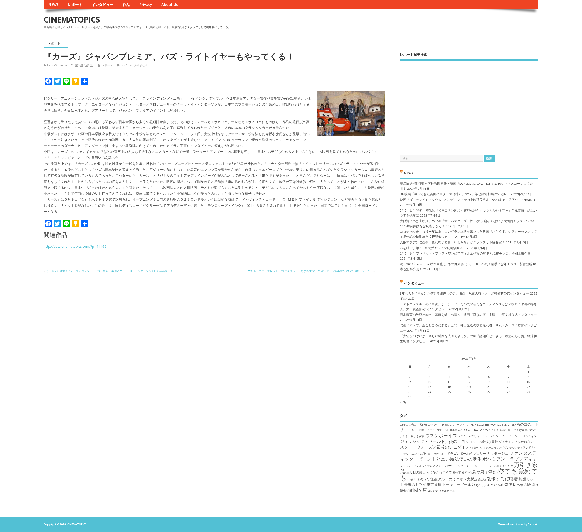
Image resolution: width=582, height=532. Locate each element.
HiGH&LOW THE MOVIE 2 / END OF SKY (493, 424)
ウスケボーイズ (441, 435)
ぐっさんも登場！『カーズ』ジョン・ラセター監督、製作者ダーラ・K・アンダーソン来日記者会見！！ (109, 271)
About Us (169, 4)
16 (409, 387)
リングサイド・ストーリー (471, 466)
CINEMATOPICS (72, 19)
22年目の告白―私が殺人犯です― (420, 424)
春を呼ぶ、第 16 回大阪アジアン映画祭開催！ (433, 248)
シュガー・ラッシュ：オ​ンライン (516, 436)
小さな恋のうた (418, 479)
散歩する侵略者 (502, 478)
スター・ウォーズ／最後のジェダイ (432, 447)
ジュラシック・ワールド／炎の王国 (432, 441)
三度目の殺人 (416, 472)
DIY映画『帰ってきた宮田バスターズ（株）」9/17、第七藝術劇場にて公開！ (455, 194)
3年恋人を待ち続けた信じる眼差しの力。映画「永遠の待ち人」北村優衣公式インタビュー (464, 293)
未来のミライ (415, 484)
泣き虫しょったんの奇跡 (492, 484)
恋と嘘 (482, 479)
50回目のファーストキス (456, 424)
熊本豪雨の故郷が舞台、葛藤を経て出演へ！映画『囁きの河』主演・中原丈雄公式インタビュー (468, 315)
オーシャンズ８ (486, 436)
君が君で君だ (484, 472)
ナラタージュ (498, 453)
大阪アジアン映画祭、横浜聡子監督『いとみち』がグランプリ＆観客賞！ (452, 242)
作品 (126, 4)
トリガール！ (438, 453)
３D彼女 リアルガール (441, 491)
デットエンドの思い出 (417, 454)
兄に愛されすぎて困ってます (447, 472)
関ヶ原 (420, 490)
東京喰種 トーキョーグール (449, 484)
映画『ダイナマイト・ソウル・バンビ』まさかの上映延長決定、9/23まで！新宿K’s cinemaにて (468, 200)
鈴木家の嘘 (522, 484)
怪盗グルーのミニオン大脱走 (454, 479)
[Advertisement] (469, 103)
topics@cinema (57, 65)
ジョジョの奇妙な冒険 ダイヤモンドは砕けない (500, 441)
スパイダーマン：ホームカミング (485, 447)
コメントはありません (134, 65)
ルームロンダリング (501, 466)
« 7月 (403, 402)
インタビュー (102, 4)
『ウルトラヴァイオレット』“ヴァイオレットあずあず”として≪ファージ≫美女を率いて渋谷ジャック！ (309, 271)
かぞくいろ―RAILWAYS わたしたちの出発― (485, 430)
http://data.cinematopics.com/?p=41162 (75, 246)
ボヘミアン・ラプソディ (507, 459)
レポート (75, 4)
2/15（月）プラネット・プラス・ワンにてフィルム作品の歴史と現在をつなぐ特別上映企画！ (467, 253)
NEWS (53, 4)
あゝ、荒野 (417, 430)
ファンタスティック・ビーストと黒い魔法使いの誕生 (468, 456)
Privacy (145, 4)
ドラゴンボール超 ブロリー (466, 453)
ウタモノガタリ (467, 436)
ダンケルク (510, 447)
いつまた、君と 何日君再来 (441, 430)
